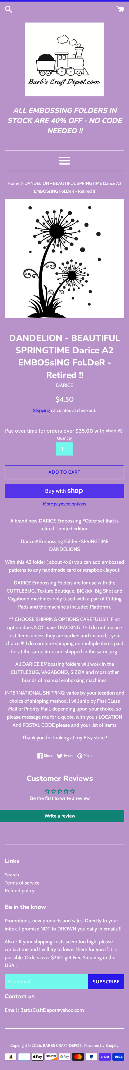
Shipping (41, 410)
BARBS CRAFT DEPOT (62, 1045)
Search (12, 875)
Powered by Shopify (101, 1045)
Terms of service (22, 883)
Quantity (64, 438)
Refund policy (19, 891)
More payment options (64, 504)
